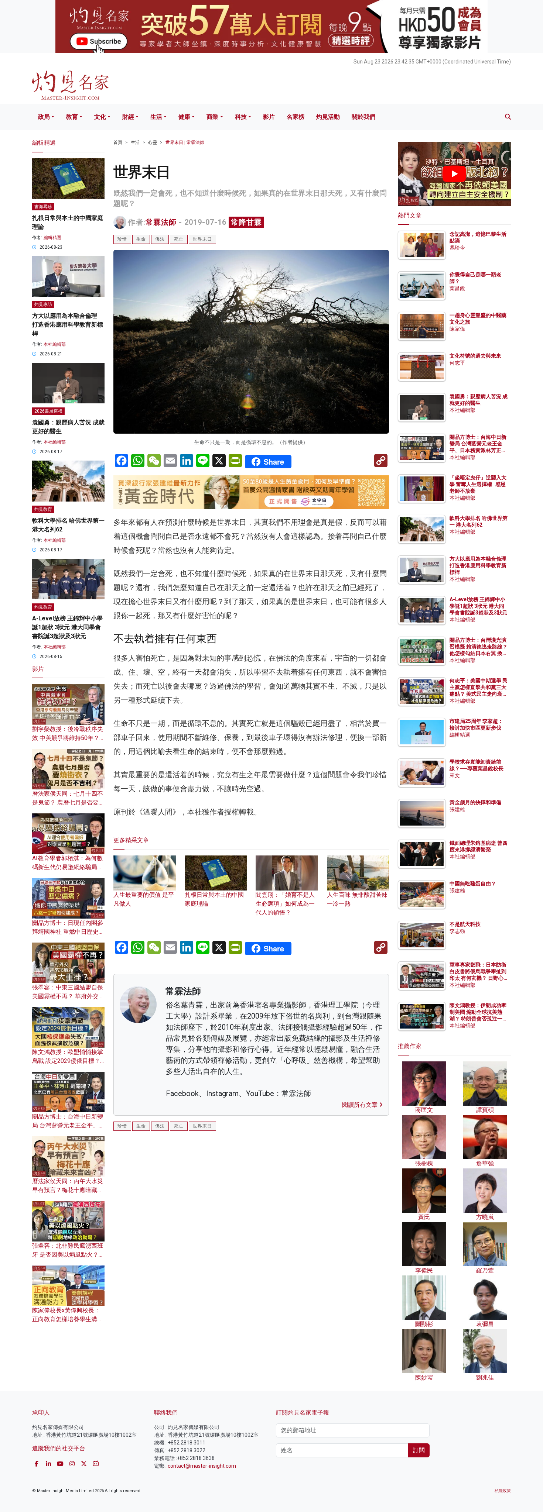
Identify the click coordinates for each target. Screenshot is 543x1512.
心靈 (152, 142)
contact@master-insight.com (202, 1466)
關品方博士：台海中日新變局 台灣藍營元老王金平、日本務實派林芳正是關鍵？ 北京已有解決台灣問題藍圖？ (479, 450)
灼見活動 (328, 116)
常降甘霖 (246, 222)
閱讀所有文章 (360, 1104)
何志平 (457, 363)
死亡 (179, 239)
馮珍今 (457, 248)
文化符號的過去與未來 (475, 356)
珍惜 (122, 239)
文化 (100, 116)
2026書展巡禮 (48, 411)
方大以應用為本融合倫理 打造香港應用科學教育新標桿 (67, 324)
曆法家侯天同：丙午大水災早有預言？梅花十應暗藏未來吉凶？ (67, 1190)
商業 (212, 116)
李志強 (457, 931)
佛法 (160, 239)
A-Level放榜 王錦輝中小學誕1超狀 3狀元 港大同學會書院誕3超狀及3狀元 (67, 627)
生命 (141, 239)
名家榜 (295, 116)
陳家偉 (457, 329)
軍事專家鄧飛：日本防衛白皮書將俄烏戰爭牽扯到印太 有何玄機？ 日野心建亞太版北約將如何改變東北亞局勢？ (478, 978)
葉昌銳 (457, 288)
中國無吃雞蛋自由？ (473, 883)
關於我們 (363, 116)
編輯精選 (52, 237)
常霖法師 (161, 222)
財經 (128, 116)
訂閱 (419, 1450)
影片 (269, 116)
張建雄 (457, 809)
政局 (44, 116)
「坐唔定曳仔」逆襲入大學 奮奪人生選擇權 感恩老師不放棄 (478, 484)
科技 (241, 116)
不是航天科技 (465, 924)
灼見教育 (43, 509)
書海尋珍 (43, 206)
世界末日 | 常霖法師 (184, 142)
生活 (156, 116)
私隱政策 (503, 1490)
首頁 (117, 142)
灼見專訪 (43, 304)
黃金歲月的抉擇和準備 (475, 802)
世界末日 (202, 239)
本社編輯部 (55, 344)
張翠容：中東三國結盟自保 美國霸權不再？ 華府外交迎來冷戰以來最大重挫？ (68, 996)
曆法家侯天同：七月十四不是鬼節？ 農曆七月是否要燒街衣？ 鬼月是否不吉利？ (68, 802)
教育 (72, 116)
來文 (455, 775)
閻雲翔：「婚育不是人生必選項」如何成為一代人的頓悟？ (285, 903)
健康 (184, 116)
